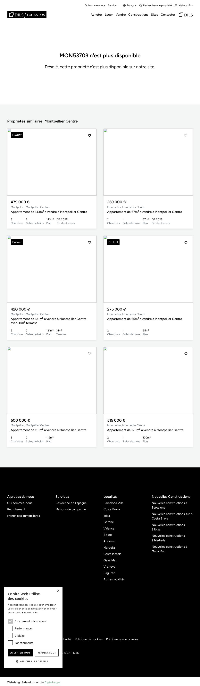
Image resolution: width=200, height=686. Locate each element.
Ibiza (107, 516)
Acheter (96, 14)
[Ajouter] (89, 135)
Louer (109, 14)
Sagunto (109, 573)
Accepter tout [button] (20, 652)
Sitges (108, 535)
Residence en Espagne (71, 503)
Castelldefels (112, 554)
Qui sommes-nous (95, 5)
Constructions (138, 14)
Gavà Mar (110, 560)
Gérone (109, 522)
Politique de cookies (89, 639)
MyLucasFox (186, 5)
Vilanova (109, 566)
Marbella (109, 547)
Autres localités (114, 579)
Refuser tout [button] (47, 652)
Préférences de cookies (122, 639)
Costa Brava (112, 509)
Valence (109, 528)
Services (113, 5)
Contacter (168, 14)
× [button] (58, 591)
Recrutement (16, 509)
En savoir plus (30, 612)
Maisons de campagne (70, 509)
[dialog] (33, 627)
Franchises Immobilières (23, 516)
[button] (89, 162)
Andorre (109, 541)
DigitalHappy (52, 682)
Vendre (121, 14)
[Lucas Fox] (27, 14)
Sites (154, 14)
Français (131, 5)
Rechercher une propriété (157, 5)
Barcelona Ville (114, 503)
